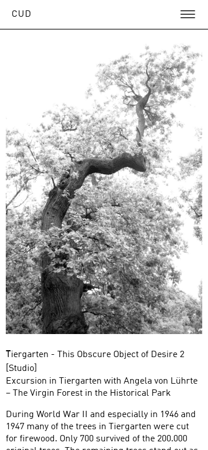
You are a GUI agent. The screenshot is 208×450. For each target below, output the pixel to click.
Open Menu (187, 14)
